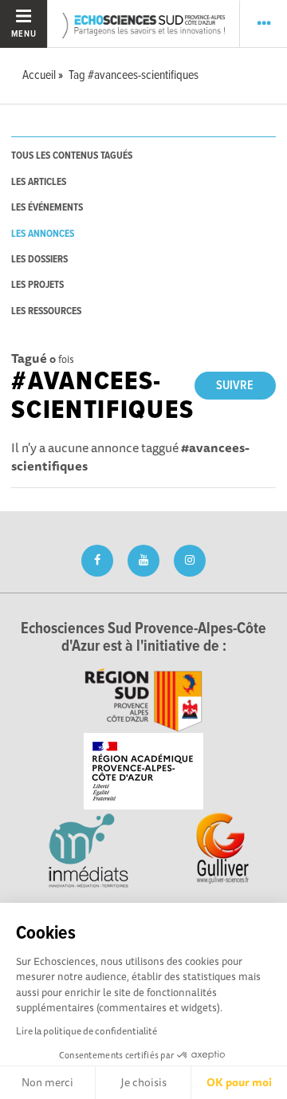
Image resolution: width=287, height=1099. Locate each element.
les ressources (46, 311)
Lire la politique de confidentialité (86, 1030)
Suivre (235, 385)
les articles (38, 182)
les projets (37, 285)
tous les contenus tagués (71, 156)
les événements (47, 208)
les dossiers (39, 259)
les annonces (42, 234)
